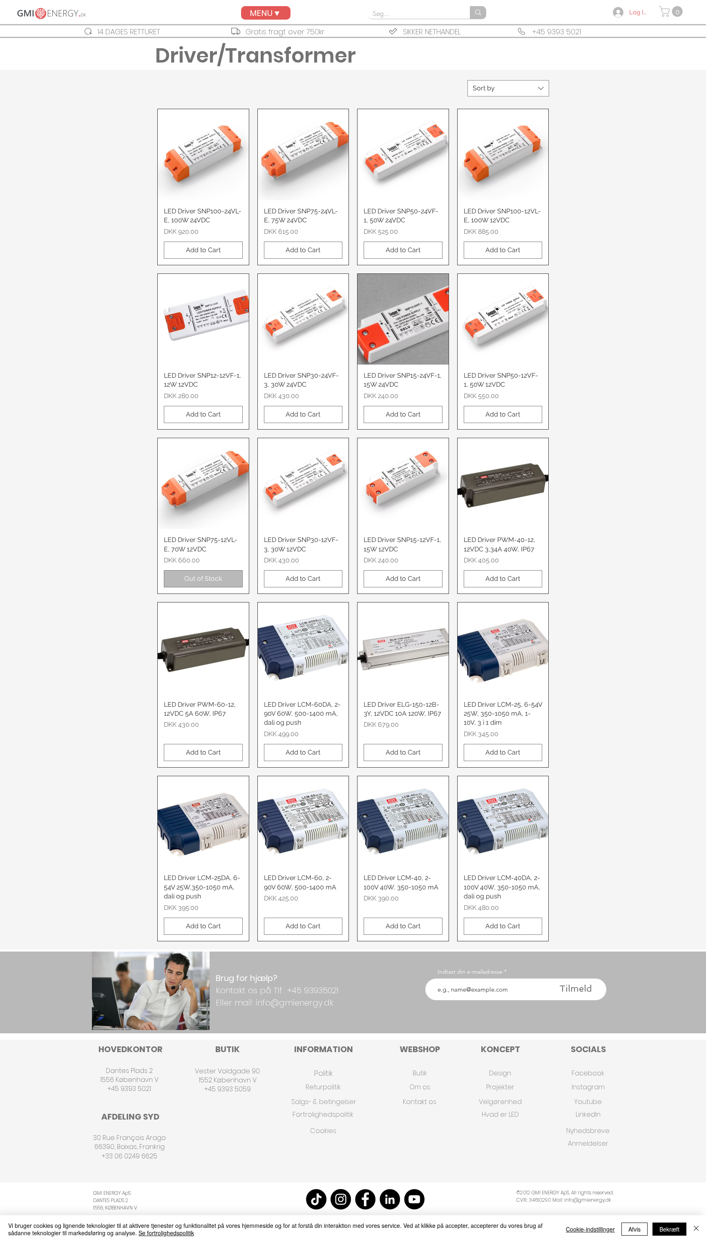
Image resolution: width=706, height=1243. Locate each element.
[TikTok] (316, 1199)
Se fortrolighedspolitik (166, 1233)
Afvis (634, 1229)
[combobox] (508, 88)
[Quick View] (203, 154)
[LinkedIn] (390, 1199)
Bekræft (669, 1229)
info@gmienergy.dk (587, 1199)
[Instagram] (341, 1199)
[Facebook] (365, 1199)
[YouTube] (414, 1199)
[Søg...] (478, 12)
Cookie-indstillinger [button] (590, 1229)
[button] (672, 11)
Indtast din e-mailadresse (470, 971)
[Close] (696, 1229)
